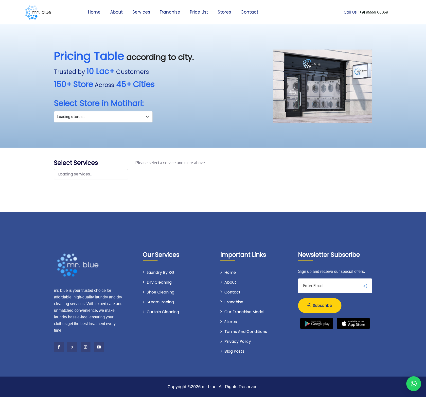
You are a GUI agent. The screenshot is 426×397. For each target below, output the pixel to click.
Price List (199, 12)
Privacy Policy (237, 341)
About (116, 12)
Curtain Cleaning (163, 312)
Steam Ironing (160, 302)
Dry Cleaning (159, 282)
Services (141, 12)
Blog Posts (234, 351)
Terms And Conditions (245, 331)
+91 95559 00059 (373, 12)
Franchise (170, 12)
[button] (413, 383)
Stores (224, 12)
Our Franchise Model (244, 312)
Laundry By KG (160, 272)
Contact (249, 12)
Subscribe (322, 305)
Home (94, 12)
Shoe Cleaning (160, 292)
